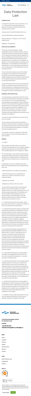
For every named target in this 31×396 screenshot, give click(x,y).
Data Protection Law (7, 359)
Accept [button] (13, 392)
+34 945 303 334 (22, 5)
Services (4, 342)
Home (3, 337)
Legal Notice (5, 361)
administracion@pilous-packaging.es (12, 327)
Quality (3, 344)
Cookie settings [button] (5, 392)
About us (4, 349)
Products (4, 340)
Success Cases (5, 346)
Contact (4, 351)
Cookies (4, 363)
